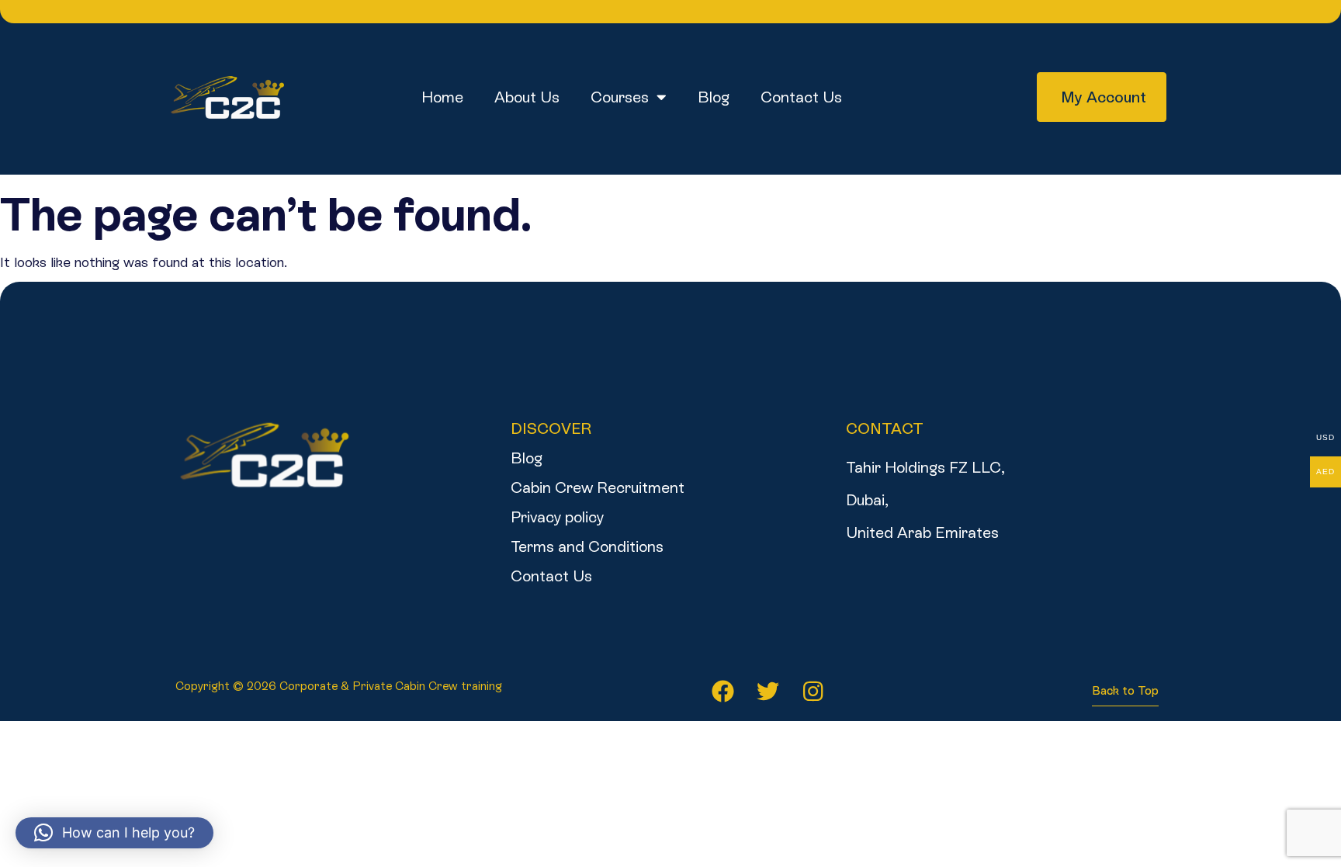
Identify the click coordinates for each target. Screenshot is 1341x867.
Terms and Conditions (587, 546)
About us (527, 97)
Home (442, 97)
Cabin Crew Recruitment (597, 487)
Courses (620, 97)
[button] (114, 832)
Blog (713, 97)
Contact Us (801, 97)
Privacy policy (557, 516)
